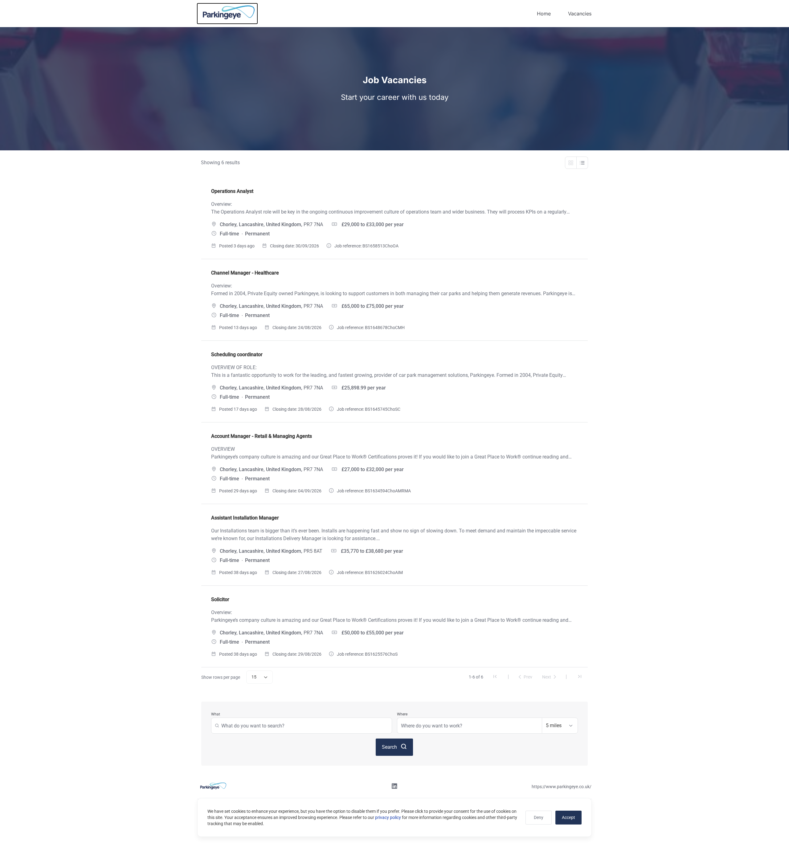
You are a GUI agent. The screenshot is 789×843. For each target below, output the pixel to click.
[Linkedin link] (394, 786)
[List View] (582, 163)
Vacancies (579, 13)
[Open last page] (580, 677)
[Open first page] (495, 677)
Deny (538, 817)
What (215, 714)
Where (402, 714)
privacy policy (388, 817)
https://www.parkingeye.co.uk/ (561, 786)
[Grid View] (571, 163)
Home (544, 13)
